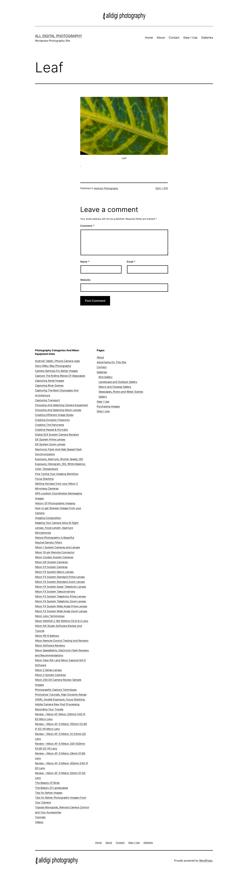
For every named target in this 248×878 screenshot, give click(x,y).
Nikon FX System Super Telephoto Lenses (60, 586)
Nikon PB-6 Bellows (47, 635)
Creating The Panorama (49, 424)
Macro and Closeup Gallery (115, 386)
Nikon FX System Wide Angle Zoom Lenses (61, 611)
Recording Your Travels (49, 709)
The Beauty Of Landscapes (51, 787)
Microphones (43, 532)
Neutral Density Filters (48, 542)
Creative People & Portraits (51, 429)
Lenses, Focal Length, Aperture (54, 527)
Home (149, 37)
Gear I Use (190, 37)
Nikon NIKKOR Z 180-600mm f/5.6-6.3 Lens (61, 620)
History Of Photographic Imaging (55, 503)
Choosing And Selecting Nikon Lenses (58, 410)
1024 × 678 (161, 188)
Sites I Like (103, 411)
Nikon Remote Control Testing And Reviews (61, 640)
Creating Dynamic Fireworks (52, 419)
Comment (87, 225)
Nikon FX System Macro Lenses (54, 571)
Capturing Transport (47, 400)
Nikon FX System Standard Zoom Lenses (60, 581)
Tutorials (40, 817)
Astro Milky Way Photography (53, 365)
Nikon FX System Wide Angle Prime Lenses (61, 606)
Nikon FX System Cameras (51, 566)
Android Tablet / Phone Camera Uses (57, 360)
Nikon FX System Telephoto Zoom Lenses (60, 601)
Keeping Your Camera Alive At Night (57, 522)
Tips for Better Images (48, 792)
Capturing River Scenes (49, 385)
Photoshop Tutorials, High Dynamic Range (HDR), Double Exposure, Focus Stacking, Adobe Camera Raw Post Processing (60, 699)
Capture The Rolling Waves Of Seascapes (60, 375)
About (161, 37)
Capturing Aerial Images (49, 380)
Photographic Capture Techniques (56, 689)
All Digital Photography (58, 36)
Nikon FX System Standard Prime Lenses (60, 576)
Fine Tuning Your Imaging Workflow (56, 473)
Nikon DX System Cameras (51, 562)
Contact (174, 37)
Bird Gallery (106, 377)
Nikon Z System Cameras (50, 674)
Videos (39, 822)
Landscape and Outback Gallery (118, 381)
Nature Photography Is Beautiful (54, 537)
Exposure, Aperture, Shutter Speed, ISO (59, 459)
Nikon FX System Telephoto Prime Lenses (60, 596)
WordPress (205, 860)
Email (131, 261)
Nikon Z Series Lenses (48, 670)
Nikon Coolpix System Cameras (54, 557)
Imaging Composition (48, 517)
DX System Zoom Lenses (50, 444)
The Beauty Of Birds (47, 782)
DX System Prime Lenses (50, 439)
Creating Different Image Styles (54, 414)
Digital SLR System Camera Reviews (57, 434)
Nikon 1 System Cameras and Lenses (57, 547)
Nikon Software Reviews (50, 645)
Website (85, 279)
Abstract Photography (106, 188)
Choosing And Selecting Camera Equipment (61, 405)
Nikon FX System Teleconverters (55, 591)
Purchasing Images (108, 406)
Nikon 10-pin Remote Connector (54, 552)
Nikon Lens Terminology (50, 616)
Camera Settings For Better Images (56, 370)
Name (84, 261)
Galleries (207, 37)
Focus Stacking (44, 478)
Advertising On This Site (111, 362)
